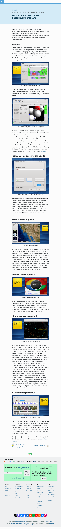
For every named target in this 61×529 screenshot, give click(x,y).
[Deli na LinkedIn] (27, 514)
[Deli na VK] (42, 514)
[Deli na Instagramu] (45, 514)
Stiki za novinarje (30, 493)
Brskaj (44, 478)
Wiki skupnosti (40, 486)
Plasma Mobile (8, 493)
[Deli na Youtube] (36, 514)
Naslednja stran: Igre (40, 445)
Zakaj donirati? (23, 468)
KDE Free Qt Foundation (51, 491)
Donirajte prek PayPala (27, 473)
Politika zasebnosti (39, 500)
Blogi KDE (28, 488)
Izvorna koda (18, 498)
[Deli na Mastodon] (18, 514)
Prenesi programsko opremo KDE (40, 492)
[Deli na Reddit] (30, 514)
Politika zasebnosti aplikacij (39, 505)
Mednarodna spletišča (51, 499)
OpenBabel (44, 151)
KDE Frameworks (9, 490)
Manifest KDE (51, 496)
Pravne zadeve (30, 525)
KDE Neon (7, 495)
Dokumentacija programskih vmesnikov (19, 488)
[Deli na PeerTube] (39, 514)
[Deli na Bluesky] (21, 514)
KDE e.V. (50, 488)
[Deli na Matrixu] (15, 514)
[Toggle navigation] (59, 2)
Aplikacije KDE (8, 488)
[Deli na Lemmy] (33, 514)
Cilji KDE (17, 495)
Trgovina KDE (51, 486)
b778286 (49, 521)
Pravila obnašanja (39, 497)
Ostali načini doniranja (17, 478)
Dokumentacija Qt (19, 492)
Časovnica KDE (51, 494)
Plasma (6, 486)
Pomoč (38, 488)
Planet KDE (29, 490)
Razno (27, 495)
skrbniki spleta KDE (21, 521)
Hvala (27, 497)
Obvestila (14, 10)
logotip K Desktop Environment (20, 523)
